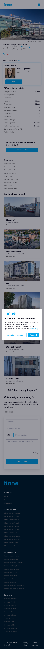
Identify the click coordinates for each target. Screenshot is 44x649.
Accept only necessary (15, 335)
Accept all (33, 335)
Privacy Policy (33, 328)
